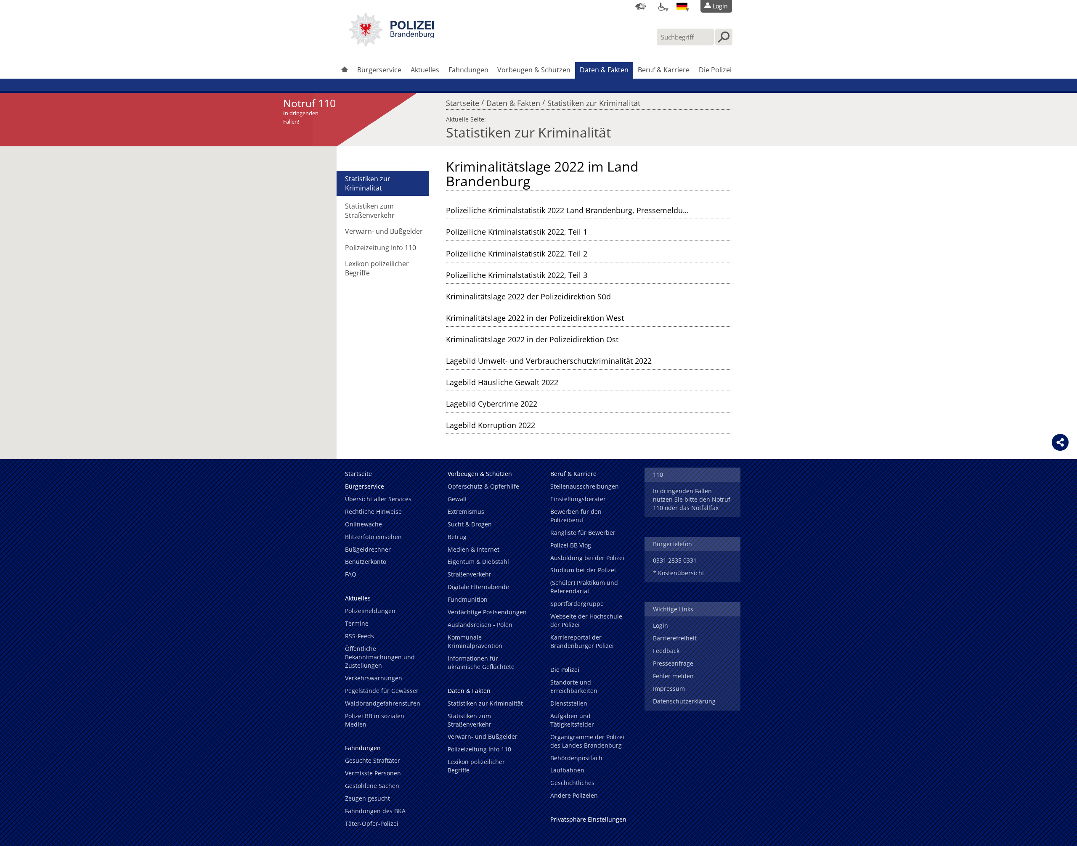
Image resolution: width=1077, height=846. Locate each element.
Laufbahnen (567, 770)
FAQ (350, 574)
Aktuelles (425, 69)
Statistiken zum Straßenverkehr (370, 210)
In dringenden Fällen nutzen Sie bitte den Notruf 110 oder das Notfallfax (691, 499)
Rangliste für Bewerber (582, 533)
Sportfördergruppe (577, 604)
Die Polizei (715, 69)
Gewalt (457, 499)
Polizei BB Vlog (570, 545)
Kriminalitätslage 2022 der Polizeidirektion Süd (528, 296)
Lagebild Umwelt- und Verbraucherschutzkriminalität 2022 (549, 361)
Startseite (462, 101)
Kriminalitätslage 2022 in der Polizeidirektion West (535, 318)
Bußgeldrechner (368, 549)
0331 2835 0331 (675, 560)
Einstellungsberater (578, 499)
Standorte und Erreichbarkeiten (573, 686)
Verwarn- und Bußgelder (384, 231)
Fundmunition (468, 599)
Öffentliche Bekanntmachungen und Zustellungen (380, 657)
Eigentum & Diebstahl (478, 562)
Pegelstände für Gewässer (382, 691)
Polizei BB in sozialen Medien (374, 720)
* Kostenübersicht (678, 573)
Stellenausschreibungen (584, 486)
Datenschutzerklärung (684, 701)
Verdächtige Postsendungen (487, 612)
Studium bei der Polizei (583, 570)
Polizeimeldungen (370, 611)
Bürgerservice (379, 69)
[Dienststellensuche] (640, 6)
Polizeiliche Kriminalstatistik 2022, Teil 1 (516, 232)
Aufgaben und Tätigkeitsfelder (572, 720)
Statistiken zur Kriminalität (593, 101)
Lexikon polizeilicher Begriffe (377, 268)
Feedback (666, 651)
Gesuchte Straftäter (372, 760)
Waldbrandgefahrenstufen (382, 703)
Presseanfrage (673, 663)
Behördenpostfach (576, 758)
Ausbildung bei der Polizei (587, 558)
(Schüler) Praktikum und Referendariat (584, 587)
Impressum (669, 689)
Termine (357, 623)
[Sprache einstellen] (682, 6)
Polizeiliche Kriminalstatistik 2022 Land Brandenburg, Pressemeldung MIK (576, 210)
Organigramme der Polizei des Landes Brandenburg (587, 741)
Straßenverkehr (469, 574)
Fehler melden (673, 676)
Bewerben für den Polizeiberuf (576, 516)
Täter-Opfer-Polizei (371, 823)
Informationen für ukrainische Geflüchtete (481, 662)
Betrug (457, 537)
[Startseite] (345, 70)
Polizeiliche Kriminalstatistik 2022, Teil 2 (516, 254)
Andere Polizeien (574, 795)
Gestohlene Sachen (372, 786)
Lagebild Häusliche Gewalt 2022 (502, 382)
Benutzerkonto (365, 562)
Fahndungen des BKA (375, 811)
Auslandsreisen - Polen (480, 625)
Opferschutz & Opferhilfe (483, 486)
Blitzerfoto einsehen (373, 537)
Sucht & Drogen (470, 524)
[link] (391, 44)
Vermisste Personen (373, 773)
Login (660, 625)
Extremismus (466, 512)
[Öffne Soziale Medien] (1060, 442)
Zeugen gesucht (367, 798)
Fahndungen (468, 69)
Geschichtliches (572, 783)
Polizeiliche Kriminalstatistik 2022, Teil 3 (516, 275)
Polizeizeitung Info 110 (380, 247)
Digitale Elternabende (478, 587)
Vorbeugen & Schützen (533, 69)
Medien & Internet (473, 549)
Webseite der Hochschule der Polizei (586, 620)
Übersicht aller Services (378, 499)
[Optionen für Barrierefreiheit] (661, 6)
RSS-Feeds (359, 636)
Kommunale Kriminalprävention (475, 641)
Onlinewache (363, 524)
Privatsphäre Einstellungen (588, 819)
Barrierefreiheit (675, 638)
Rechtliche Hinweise (373, 512)
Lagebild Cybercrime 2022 (491, 404)
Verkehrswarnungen (373, 678)
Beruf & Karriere (664, 69)
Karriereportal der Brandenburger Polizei (582, 641)
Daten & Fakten (604, 69)
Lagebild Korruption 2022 (490, 425)
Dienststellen (568, 703)
